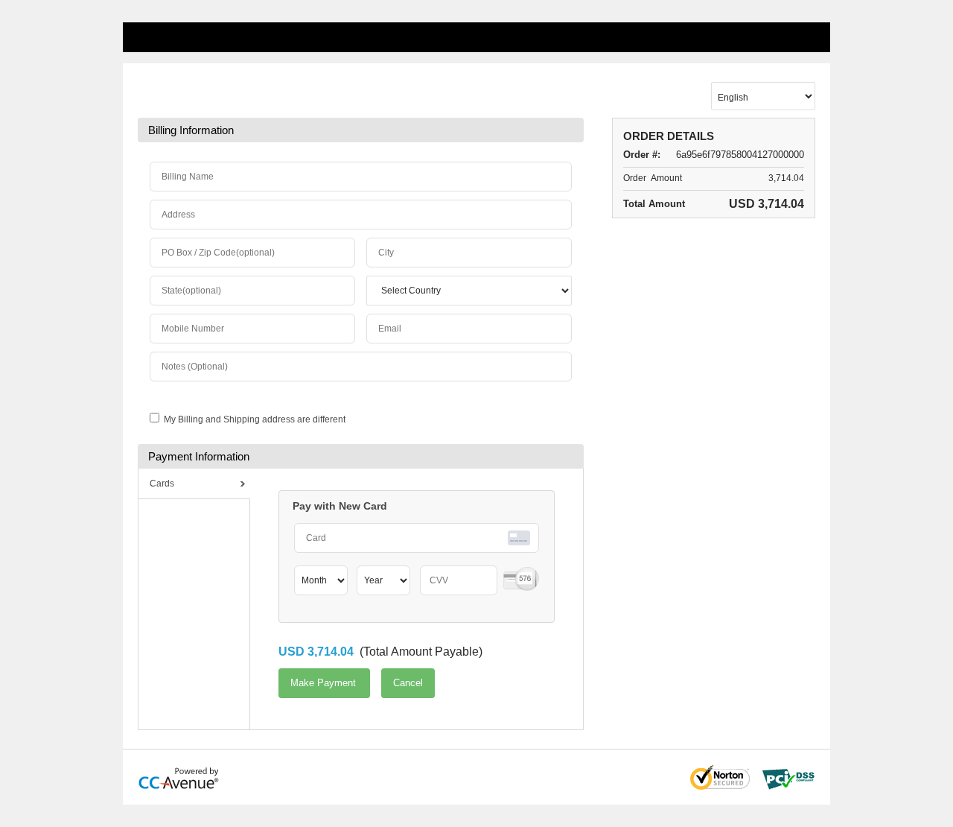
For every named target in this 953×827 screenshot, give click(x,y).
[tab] (194, 484)
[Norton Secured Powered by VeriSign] (720, 777)
